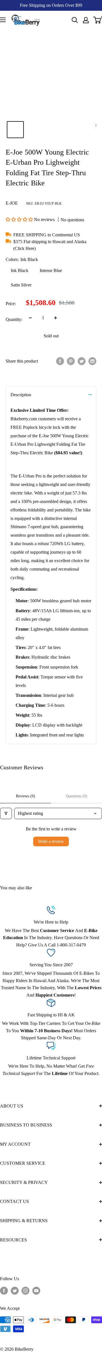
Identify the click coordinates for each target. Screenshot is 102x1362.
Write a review (51, 841)
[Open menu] (3, 20)
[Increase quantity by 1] (55, 318)
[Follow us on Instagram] (25, 1291)
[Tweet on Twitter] (82, 361)
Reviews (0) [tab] (25, 796)
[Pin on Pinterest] (71, 361)
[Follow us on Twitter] (15, 1291)
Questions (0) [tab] (76, 796)
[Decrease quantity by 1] (30, 318)
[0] (97, 20)
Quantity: (14, 319)
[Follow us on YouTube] (36, 1291)
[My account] (86, 20)
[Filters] (6, 813)
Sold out (51, 335)
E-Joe (12, 203)
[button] (20, 219)
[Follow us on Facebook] (4, 1291)
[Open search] (75, 20)
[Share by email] (92, 361)
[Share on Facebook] (60, 361)
